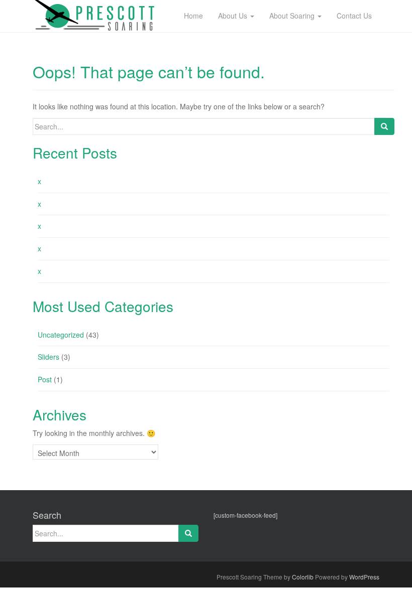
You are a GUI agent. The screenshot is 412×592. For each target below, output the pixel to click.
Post (45, 379)
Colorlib (303, 576)
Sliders (48, 357)
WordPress (364, 576)
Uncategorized (61, 335)
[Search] (384, 126)
